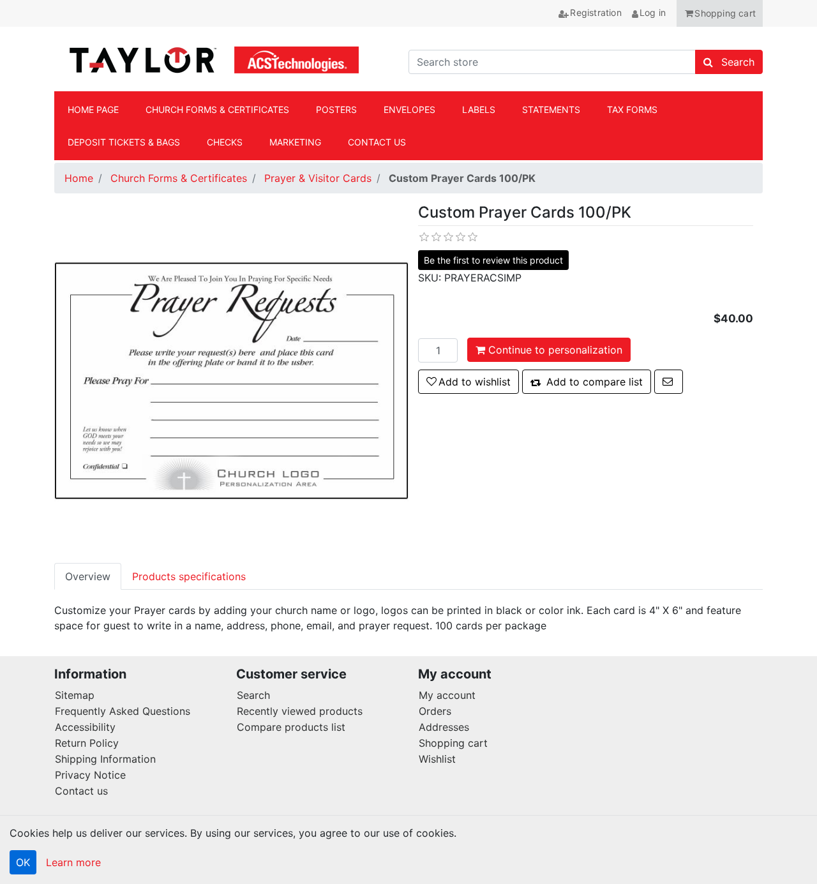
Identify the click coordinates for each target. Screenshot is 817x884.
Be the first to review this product (493, 260)
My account (447, 695)
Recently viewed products (300, 711)
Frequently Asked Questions (122, 711)
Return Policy (87, 743)
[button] (720, 13)
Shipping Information (105, 759)
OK (23, 862)
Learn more (73, 862)
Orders (435, 711)
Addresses (444, 727)
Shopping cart (453, 743)
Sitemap (74, 695)
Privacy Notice (90, 774)
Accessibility (85, 727)
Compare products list (291, 727)
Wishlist (437, 759)
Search (253, 695)
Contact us (81, 790)
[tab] (87, 576)
